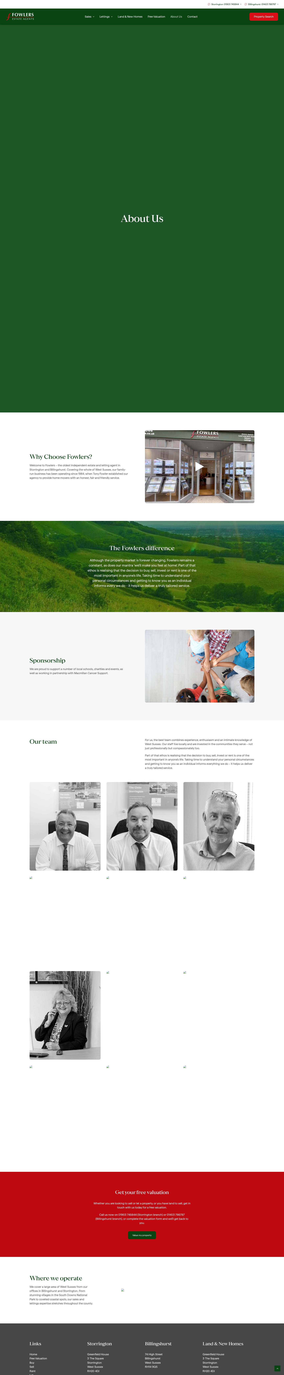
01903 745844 (127, 1214)
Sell (32, 1366)
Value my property (142, 1235)
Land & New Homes (130, 16)
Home (33, 1354)
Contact (192, 16)
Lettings (105, 16)
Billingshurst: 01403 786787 (262, 4)
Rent (33, 1371)
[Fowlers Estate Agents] (20, 16)
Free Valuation (156, 16)
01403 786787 (176, 1214)
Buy (32, 1362)
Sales (88, 16)
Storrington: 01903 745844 (225, 4)
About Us (176, 16)
